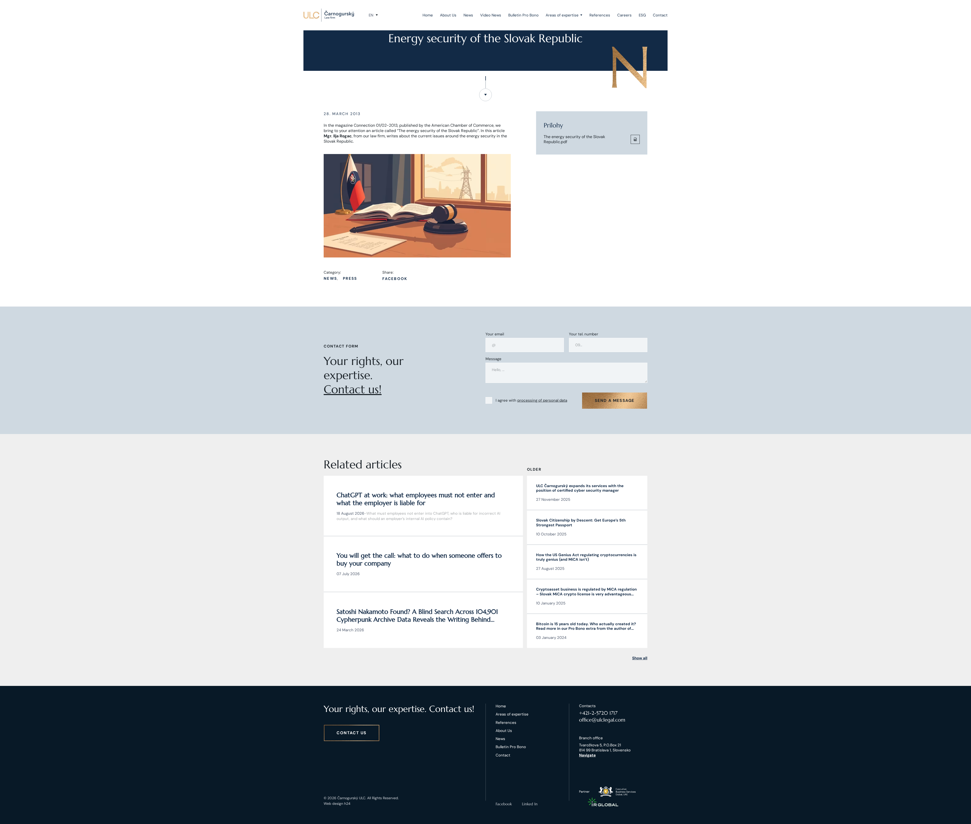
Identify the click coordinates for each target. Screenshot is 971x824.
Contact (660, 15)
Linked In (530, 803)
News (468, 15)
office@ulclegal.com (602, 720)
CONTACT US (352, 732)
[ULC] (328, 15)
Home (428, 15)
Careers (624, 15)
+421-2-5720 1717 (598, 713)
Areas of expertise (562, 15)
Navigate (587, 755)
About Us (448, 15)
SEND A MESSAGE (614, 400)
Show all (639, 658)
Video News (490, 15)
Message (493, 359)
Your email (495, 334)
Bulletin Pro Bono (523, 15)
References (599, 15)
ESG (642, 15)
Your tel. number (583, 334)
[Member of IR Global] (603, 802)
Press (350, 278)
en (371, 15)
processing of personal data (542, 400)
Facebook (394, 278)
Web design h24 (337, 803)
